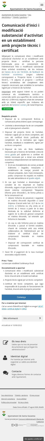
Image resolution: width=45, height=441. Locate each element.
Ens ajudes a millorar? (33, 439)
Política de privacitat (8, 402)
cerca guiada (10, 154)
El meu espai (34, 395)
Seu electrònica (7, 395)
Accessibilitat (21, 399)
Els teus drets (23, 402)
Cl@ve (24, 309)
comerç (23, 105)
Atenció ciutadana (8, 399)
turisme (15, 105)
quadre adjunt (34, 178)
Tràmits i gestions (19, 17)
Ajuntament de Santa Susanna (14, 15)
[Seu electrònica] (43, 9)
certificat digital (13, 309)
